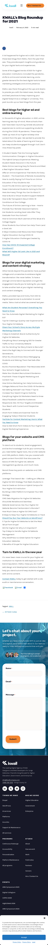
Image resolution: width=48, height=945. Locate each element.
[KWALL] (10, 5)
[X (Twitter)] (11, 788)
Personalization (8, 855)
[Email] (18, 587)
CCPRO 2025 (7, 898)
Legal (33, 942)
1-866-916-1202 (7, 782)
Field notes (29, 860)
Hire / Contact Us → (35, 5)
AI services (6, 811)
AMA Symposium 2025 (10, 887)
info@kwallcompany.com (11, 780)
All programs (7, 865)
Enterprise (29, 811)
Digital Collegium (8, 892)
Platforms (6, 817)
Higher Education (31, 800)
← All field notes (9, 612)
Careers (28, 871)
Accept (24, 937)
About (27, 844)
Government (30, 806)
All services (6, 833)
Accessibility (7, 849)
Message (10, 695)
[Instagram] (23, 788)
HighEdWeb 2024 (8, 903)
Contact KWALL (9, 579)
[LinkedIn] (4, 788)
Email (9, 681)
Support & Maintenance (11, 827)
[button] (44, 918)
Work (27, 855)
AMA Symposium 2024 (10, 909)
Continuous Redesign (10, 844)
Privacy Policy (17, 942)
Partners (28, 865)
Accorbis (5, 822)
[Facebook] (4, 48)
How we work (30, 849)
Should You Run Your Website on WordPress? (22, 518)
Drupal (4, 800)
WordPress (6, 806)
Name (9, 668)
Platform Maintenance (10, 860)
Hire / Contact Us (31, 876)
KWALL (11, 606)
